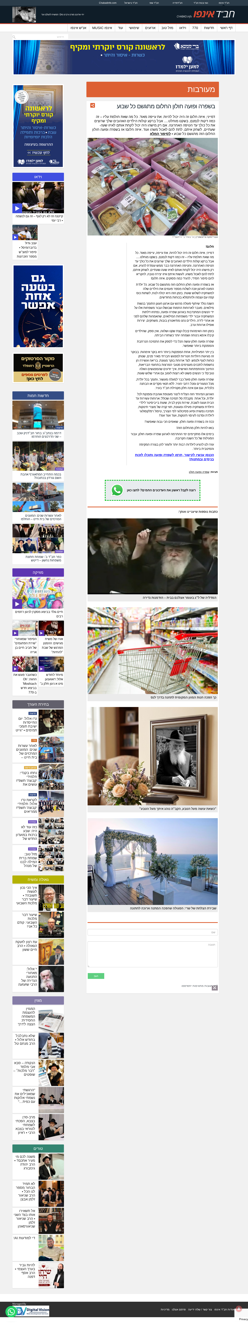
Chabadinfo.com (107, 3)
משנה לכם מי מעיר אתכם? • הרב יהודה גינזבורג (24, 1162)
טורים (38, 1148)
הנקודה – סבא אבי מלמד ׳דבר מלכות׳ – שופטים (24, 1068)
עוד (120, 28)
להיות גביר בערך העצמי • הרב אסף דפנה (25, 1271)
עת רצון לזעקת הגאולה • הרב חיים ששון (26, 946)
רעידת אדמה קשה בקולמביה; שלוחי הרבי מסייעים (28, 726)
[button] (11, 1312)
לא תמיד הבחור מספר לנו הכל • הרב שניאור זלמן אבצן (25, 1191)
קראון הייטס (30, 822)
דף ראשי (226, 28)
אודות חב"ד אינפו (224, 1309)
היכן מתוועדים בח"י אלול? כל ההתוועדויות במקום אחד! (26, 751)
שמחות (59, 469)
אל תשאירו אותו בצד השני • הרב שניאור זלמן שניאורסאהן (24, 1218)
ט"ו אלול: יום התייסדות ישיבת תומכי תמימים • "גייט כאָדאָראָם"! (26, 780)
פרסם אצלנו (179, 1309)
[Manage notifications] (239, 1309)
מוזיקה (38, 572)
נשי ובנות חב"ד (201, 3)
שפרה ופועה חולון (199, 471)
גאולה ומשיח (38, 879)
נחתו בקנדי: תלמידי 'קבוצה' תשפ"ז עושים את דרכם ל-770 (26, 834)
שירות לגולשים (29, 740)
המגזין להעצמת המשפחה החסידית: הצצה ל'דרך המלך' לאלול (25, 1018)
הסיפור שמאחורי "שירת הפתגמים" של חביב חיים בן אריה (25, 645)
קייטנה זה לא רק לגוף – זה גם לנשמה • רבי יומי (39, 218)
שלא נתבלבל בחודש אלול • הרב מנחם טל (25, 1040)
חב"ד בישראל (131, 3)
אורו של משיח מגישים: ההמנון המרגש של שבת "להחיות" (52, 645)
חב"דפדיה (178, 3)
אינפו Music (102, 28)
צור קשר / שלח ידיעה (200, 1309)
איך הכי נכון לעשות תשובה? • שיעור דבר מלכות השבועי (26, 895)
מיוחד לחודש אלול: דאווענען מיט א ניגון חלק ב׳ (51, 679)
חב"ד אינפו (224, 3)
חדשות (209, 28)
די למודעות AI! (24, 1238)
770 (195, 28)
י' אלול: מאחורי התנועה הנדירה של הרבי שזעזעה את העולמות (27, 978)
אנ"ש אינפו (78, 28)
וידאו (182, 28)
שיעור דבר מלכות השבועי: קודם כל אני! (27, 920)
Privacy (243, 1319)
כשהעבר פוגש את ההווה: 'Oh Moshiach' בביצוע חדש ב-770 (25, 683)
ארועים (150, 28)
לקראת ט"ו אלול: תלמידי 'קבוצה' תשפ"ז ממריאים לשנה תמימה (26, 862)
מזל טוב (167, 28)
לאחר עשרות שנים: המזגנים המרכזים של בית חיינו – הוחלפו (26, 807)
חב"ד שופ (154, 3)
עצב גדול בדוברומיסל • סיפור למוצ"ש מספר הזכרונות (27, 249)
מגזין (38, 1000)
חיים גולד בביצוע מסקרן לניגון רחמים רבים (39, 614)
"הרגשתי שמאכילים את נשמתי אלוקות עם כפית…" (24, 1096)
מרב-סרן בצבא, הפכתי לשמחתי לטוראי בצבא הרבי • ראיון (25, 1125)
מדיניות (165, 1309)
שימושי (134, 28)
